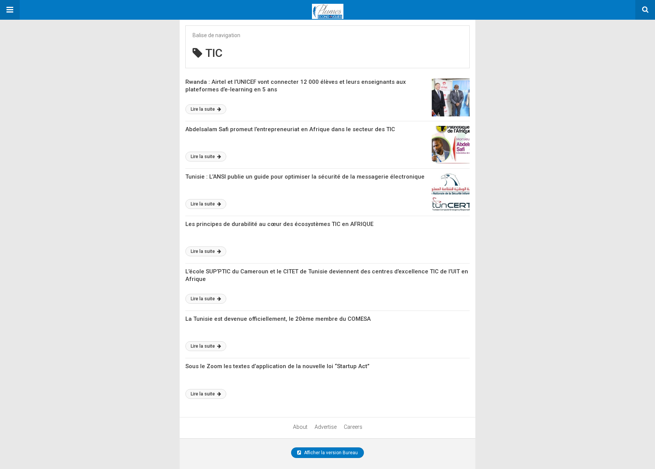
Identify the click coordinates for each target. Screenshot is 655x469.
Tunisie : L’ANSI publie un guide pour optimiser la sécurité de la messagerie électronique (305, 176)
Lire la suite (203, 109)
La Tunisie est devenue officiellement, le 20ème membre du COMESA (278, 318)
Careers (353, 427)
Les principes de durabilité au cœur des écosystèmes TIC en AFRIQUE (279, 224)
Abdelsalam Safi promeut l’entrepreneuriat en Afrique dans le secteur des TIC (290, 129)
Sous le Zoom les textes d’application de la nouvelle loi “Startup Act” (277, 366)
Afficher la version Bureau (330, 452)
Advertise (326, 427)
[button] (10, 10)
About (300, 427)
